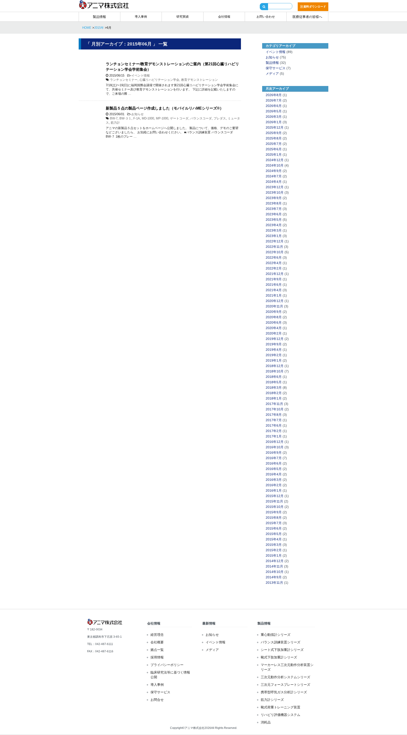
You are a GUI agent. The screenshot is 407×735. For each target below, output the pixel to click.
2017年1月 (274, 436)
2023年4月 (274, 225)
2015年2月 (274, 550)
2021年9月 (274, 279)
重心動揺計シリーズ (275, 635)
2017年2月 (274, 431)
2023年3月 (274, 230)
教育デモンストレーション (199, 80)
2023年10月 (275, 192)
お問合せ (157, 700)
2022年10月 (275, 252)
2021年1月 (274, 295)
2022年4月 (274, 263)
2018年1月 (274, 398)
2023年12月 (275, 187)
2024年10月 (275, 165)
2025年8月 (274, 138)
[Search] (264, 6)
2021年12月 (275, 274)
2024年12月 (275, 160)
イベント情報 (140, 75)
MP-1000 (162, 118)
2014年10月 (275, 572)
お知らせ (137, 114)
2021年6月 (274, 284)
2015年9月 (274, 512)
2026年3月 (274, 116)
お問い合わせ (265, 16)
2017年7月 (274, 420)
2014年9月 (274, 577)
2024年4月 (274, 182)
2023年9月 (274, 198)
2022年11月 (274, 247)
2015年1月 (274, 555)
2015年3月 (274, 545)
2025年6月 (274, 149)
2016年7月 (274, 458)
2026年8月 (274, 95)
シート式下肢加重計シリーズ (282, 650)
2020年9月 (274, 312)
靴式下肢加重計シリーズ (279, 657)
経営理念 (157, 635)
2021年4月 (274, 290)
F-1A (136, 118)
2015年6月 (274, 528)
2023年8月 (274, 203)
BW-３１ (125, 118)
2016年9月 (274, 452)
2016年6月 (274, 463)
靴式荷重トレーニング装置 (280, 707)
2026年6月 (274, 106)
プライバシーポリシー (167, 665)
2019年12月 (275, 339)
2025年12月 (275, 127)
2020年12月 (275, 301)
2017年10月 (275, 409)
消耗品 (266, 722)
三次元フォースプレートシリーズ (285, 684)
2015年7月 (274, 523)
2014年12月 (275, 561)
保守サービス (275, 68)
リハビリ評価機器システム (280, 715)
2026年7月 (274, 100)
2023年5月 (274, 219)
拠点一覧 (157, 650)
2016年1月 (274, 490)
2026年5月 (274, 111)
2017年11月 (274, 404)
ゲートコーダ (179, 118)
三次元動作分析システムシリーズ (285, 677)
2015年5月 (274, 534)
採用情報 (157, 657)
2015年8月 (274, 517)
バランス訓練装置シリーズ (280, 642)
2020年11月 (274, 306)
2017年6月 (274, 425)
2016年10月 (275, 447)
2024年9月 (274, 171)
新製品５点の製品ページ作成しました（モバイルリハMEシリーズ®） (165, 108)
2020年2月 (274, 333)
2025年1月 (274, 154)
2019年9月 (274, 344)
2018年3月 (274, 387)
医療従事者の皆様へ (307, 17)
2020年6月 (274, 322)
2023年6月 (274, 214)
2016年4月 (274, 474)
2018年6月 (274, 377)
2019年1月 (274, 360)
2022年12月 (275, 241)
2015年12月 (275, 496)
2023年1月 (274, 236)
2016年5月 (274, 469)
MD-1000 (148, 118)
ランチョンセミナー (124, 80)
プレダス (220, 118)
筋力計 (115, 122)
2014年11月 (274, 566)
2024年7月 (274, 176)
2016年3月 (274, 480)
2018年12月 (275, 366)
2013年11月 (274, 582)
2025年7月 (274, 144)
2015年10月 (275, 507)
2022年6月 (274, 257)
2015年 (99, 27)
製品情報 (99, 17)
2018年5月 (274, 382)
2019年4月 (274, 349)
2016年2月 (274, 485)
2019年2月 (274, 355)
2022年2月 (274, 268)
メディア (272, 73)
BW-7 (114, 118)
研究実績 (182, 16)
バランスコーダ (201, 118)
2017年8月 (274, 414)
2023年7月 (274, 209)
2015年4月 (274, 539)
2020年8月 (274, 317)
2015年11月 (274, 501)
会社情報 (224, 16)
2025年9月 (274, 133)
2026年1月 (274, 122)
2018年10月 (275, 371)
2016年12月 (275, 442)
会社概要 (157, 642)
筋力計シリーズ (272, 700)
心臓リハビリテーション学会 (159, 80)
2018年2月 (274, 393)
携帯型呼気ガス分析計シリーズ (284, 692)
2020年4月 (274, 328)
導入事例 (141, 16)
